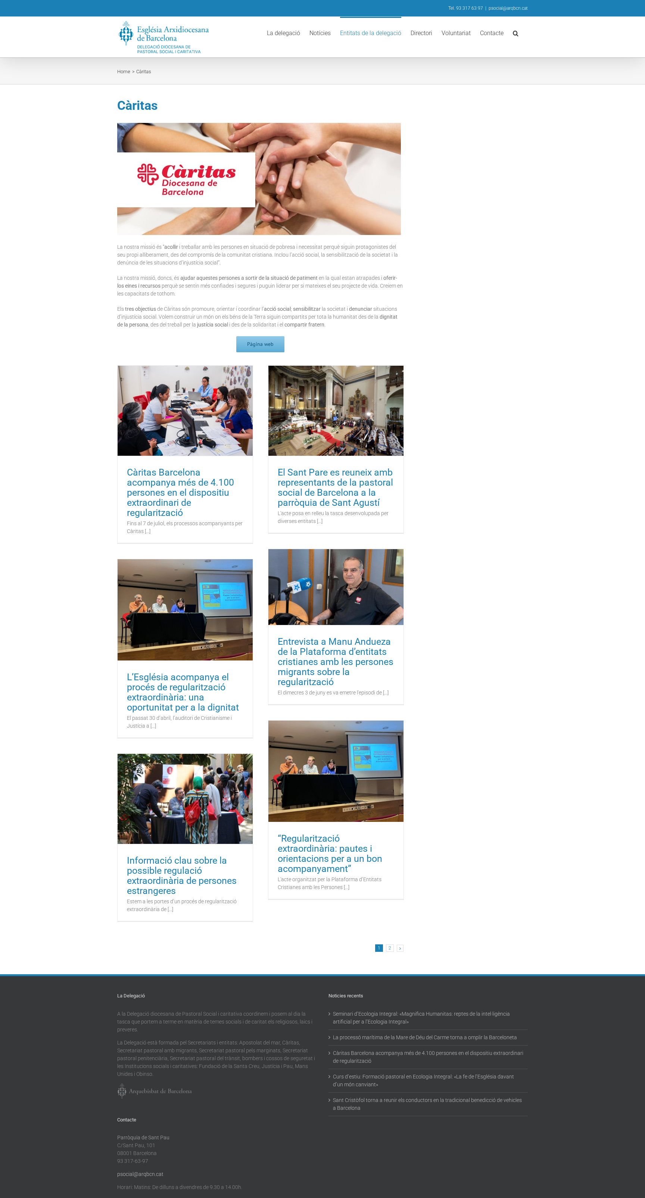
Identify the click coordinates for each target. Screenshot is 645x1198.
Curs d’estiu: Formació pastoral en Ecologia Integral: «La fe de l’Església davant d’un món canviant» (423, 1080)
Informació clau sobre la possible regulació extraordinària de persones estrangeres (182, 875)
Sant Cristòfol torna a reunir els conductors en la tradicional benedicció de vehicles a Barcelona (427, 1104)
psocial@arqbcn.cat (508, 8)
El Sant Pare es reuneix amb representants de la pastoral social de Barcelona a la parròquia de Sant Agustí (335, 487)
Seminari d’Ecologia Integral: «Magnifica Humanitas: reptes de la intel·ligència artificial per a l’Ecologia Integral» (421, 1018)
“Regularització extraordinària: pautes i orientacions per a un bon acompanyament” (330, 853)
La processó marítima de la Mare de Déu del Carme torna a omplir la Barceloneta (425, 1037)
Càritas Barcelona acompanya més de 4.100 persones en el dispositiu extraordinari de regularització (180, 492)
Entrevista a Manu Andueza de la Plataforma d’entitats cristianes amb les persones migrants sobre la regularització (335, 661)
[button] (515, 32)
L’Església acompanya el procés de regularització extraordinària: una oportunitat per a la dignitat (183, 692)
